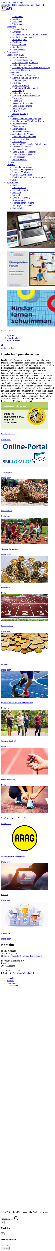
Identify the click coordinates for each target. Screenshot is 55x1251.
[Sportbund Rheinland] (22, 5)
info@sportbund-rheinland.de (21, 973)
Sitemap (10, 980)
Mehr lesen (6, 439)
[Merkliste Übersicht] (11, 9)
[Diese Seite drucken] (2, 345)
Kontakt (10, 978)
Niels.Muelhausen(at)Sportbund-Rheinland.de (21, 956)
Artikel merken (8, 348)
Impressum (11, 983)
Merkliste (6, 1219)
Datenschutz (12, 985)
